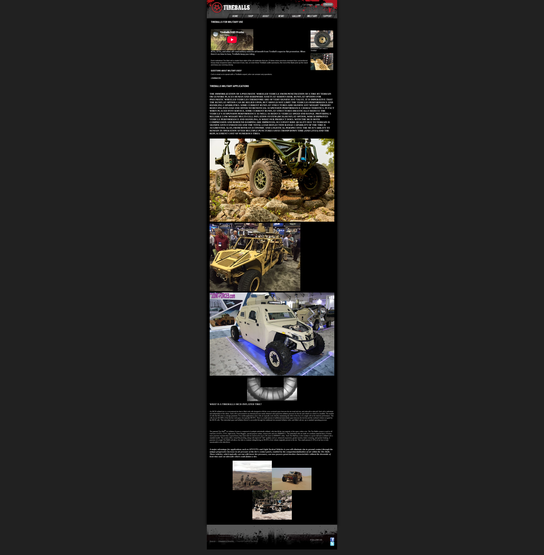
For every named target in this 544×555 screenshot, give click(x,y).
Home (235, 16)
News (281, 16)
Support (327, 16)
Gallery (296, 16)
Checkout (328, 5)
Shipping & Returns (226, 541)
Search (212, 541)
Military (312, 16)
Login (317, 5)
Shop (251, 16)
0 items (310, 5)
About (266, 16)
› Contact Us (216, 78)
